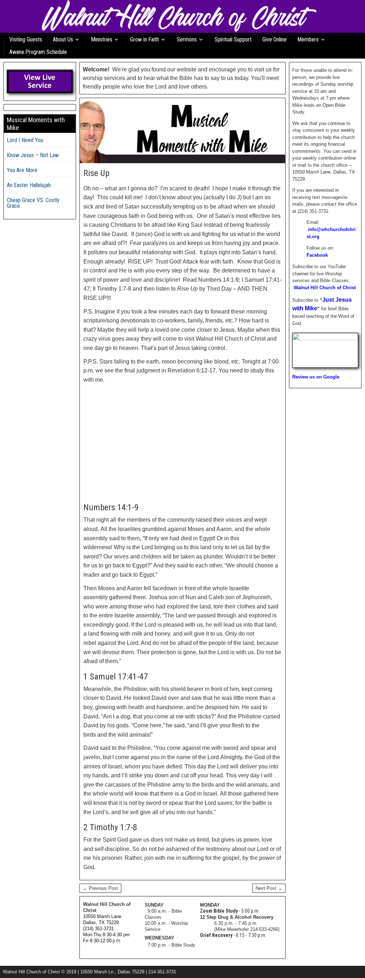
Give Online (274, 39)
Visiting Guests (25, 39)
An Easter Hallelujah (29, 185)
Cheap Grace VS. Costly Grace (33, 203)
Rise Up (96, 173)
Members (308, 39)
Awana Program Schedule (38, 52)
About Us (63, 39)
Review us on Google (315, 377)
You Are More (22, 170)
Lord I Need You (25, 140)
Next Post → (269, 888)
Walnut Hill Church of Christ (325, 287)
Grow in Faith (144, 39)
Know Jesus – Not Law (33, 155)
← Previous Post (100, 888)
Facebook (317, 255)
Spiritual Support (233, 39)
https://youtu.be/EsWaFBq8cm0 (118, 392)
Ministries (101, 39)
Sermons (187, 39)
